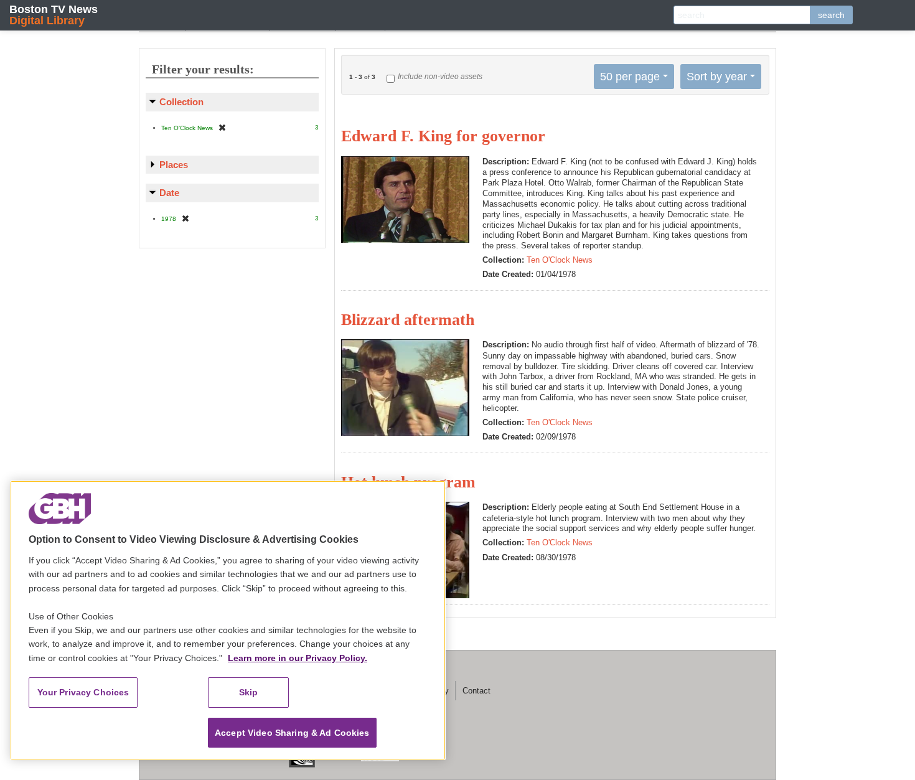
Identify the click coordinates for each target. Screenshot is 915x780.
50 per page (630, 76)
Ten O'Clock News (560, 260)
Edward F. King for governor (443, 136)
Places (173, 164)
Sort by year (717, 76)
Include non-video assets (440, 76)
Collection (181, 101)
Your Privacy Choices (83, 692)
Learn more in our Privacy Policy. (297, 658)
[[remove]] (222, 127)
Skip (248, 692)
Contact (476, 690)
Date (169, 192)
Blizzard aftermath (407, 320)
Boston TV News (53, 14)
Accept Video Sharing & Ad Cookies (292, 733)
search (831, 15)
